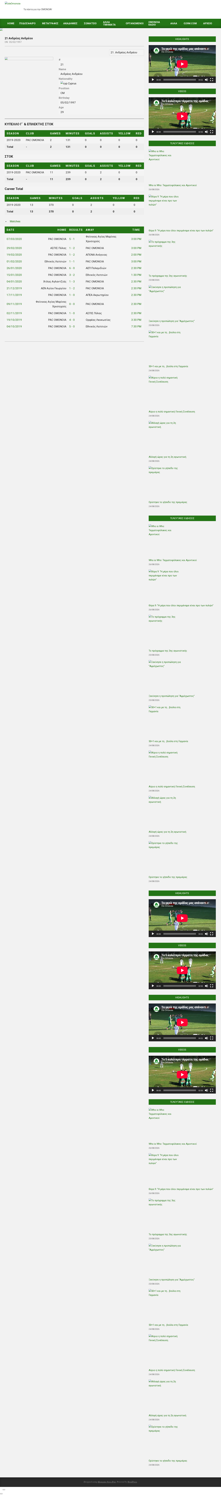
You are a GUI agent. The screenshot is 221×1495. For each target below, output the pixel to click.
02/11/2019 (14, 313)
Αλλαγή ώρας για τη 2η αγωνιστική (167, 456)
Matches (15, 221)
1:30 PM (136, 274)
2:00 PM (136, 254)
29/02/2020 (14, 248)
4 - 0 (72, 319)
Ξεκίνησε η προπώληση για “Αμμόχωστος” (172, 321)
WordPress (132, 1481)
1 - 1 (72, 261)
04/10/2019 (14, 326)
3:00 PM (136, 239)
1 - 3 (72, 281)
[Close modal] (4, 1489)
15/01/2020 (14, 274)
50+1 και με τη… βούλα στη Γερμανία (168, 366)
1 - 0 (72, 295)
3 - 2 (72, 274)
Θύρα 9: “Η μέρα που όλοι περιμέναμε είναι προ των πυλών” (181, 230)
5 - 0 (72, 326)
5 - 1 (72, 239)
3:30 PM (136, 319)
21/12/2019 (14, 288)
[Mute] (206, 79)
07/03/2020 (14, 239)
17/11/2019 (14, 295)
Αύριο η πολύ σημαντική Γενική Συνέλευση (172, 411)
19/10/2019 (14, 319)
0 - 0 (72, 304)
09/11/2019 (14, 304)
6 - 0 (72, 268)
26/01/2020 (14, 268)
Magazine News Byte (107, 1481)
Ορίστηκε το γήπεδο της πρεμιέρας (168, 502)
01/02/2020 (14, 261)
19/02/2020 (14, 254)
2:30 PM (136, 268)
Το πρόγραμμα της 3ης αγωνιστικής (168, 275)
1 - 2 (72, 248)
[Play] (153, 79)
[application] (182, 64)
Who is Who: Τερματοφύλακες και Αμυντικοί (173, 185)
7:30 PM (136, 326)
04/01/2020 (14, 281)
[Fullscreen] (211, 79)
